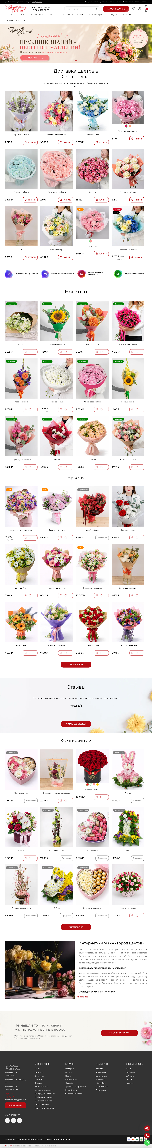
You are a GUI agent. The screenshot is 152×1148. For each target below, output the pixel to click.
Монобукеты (38, 15)
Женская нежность (128, 460)
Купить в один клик (21, 128)
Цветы (22, 15)
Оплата (111, 2)
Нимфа (21, 851)
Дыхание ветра (56, 250)
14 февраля (101, 1072)
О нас (137, 2)
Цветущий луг (21, 588)
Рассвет (92, 192)
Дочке (129, 1079)
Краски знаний (21, 402)
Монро (57, 460)
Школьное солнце (57, 344)
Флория (8, 1146)
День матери (101, 1076)
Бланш (21, 344)
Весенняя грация (56, 851)
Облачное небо (92, 135)
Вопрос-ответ (128, 2)
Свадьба (113, 15)
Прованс (92, 460)
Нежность (92, 246)
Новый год (101, 1079)
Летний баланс (21, 645)
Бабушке (130, 1076)
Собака (57, 908)
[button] (76, 60)
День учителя (102, 1086)
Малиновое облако (92, 402)
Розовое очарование (128, 344)
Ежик (128, 851)
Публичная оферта (43, 1097)
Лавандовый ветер (56, 530)
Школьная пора (92, 344)
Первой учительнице (21, 460)
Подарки (128, 15)
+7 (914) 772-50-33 (40, 10)
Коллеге (129, 1083)
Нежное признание (56, 645)
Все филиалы (37, 2)
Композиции (96, 15)
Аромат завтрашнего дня (21, 530)
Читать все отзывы (76, 724)
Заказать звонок (15, 1105)
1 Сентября (10, 15)
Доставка (103, 2)
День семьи (101, 1090)
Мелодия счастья (92, 790)
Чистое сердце (21, 793)
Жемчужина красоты (92, 908)
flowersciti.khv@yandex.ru (15, 1100)
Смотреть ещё (76, 664)
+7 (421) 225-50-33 (12, 1097)
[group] (76, 43)
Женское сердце (128, 530)
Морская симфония (128, 250)
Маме (128, 1069)
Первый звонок (128, 402)
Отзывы (118, 2)
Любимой (130, 1072)
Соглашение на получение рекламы (44, 1106)
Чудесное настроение (128, 131)
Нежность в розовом (92, 588)
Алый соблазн (92, 530)
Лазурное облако (21, 192)
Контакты (144, 2)
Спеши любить (92, 645)
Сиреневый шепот (21, 135)
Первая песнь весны (57, 588)
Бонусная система (92, 2)
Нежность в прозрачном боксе (56, 793)
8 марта (99, 1069)
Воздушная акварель (128, 645)
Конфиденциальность (45, 1094)
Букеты (54, 15)
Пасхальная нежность (21, 908)
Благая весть (92, 851)
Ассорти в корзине (128, 908)
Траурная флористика (16, 21)
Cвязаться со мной (119, 1033)
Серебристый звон (128, 192)
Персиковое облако (57, 192)
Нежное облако (57, 402)
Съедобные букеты (73, 15)
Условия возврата (43, 1090)
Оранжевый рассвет (128, 588)
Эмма (21, 250)
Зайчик (128, 793)
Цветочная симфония (56, 135)
